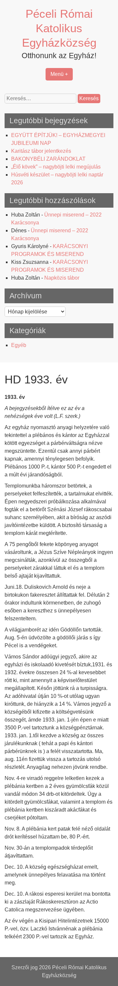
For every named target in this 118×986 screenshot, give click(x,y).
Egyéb (18, 345)
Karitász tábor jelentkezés (41, 151)
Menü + (59, 74)
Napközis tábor (61, 278)
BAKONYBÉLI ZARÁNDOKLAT (48, 159)
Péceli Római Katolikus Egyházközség (59, 28)
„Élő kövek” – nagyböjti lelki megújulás (56, 167)
